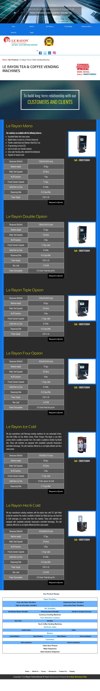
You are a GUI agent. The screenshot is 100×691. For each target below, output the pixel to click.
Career (43, 671)
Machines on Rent (85, 26)
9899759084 (84, 160)
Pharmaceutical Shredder (50, 611)
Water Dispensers (50, 649)
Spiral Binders (38, 636)
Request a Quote (56, 202)
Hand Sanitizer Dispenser (50, 652)
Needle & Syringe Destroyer (81, 611)
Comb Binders (15, 636)
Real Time (18, 621)
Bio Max (50, 621)
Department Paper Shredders (73, 602)
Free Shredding (68, 26)
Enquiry (32, 32)
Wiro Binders (61, 636)
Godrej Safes (26, 630)
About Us (32, 26)
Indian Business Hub (78, 677)
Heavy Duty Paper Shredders (74, 605)
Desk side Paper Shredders (26, 602)
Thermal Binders (85, 636)
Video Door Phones (50, 646)
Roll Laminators (26, 642)
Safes (74, 630)
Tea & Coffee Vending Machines (50, 624)
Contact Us (13, 32)
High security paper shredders (26, 605)
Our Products (49, 26)
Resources (52, 671)
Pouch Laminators (73, 642)
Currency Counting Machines (50, 615)
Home (13, 26)
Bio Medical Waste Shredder (18, 611)
